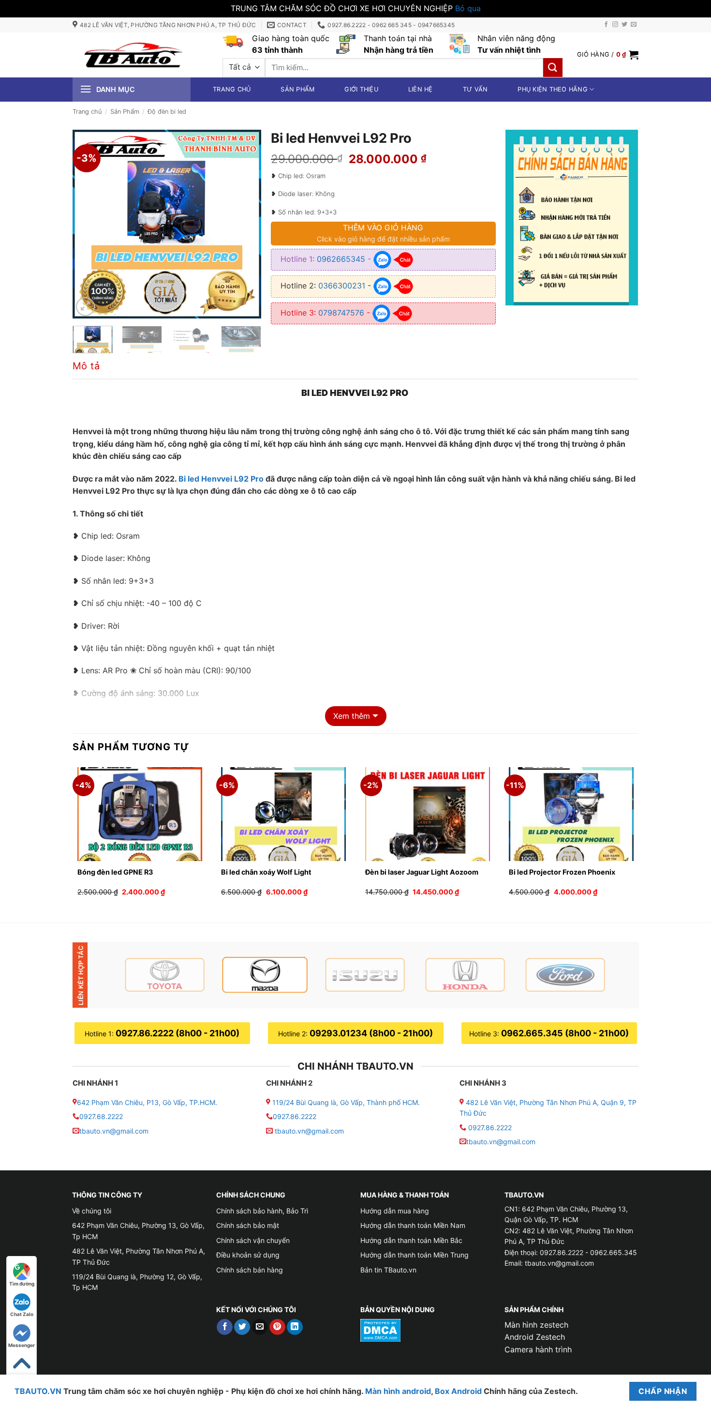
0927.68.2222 (101, 1116)
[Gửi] (553, 67)
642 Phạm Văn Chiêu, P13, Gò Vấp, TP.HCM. (147, 1102)
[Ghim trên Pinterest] (277, 1327)
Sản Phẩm (124, 111)
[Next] (245, 224)
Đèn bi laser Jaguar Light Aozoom (421, 872)
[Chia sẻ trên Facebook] (225, 1327)
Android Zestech (534, 1337)
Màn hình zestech (536, 1325)
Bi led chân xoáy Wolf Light (266, 872)
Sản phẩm (297, 89)
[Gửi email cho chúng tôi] (634, 24)
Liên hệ (420, 89)
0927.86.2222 (294, 1116)
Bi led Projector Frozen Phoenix (565, 872)
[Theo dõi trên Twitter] (624, 24)
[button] (607, 54)
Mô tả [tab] (86, 366)
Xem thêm (351, 716)
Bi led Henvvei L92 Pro (221, 479)
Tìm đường (21, 1284)
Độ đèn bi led (167, 111)
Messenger (21, 1345)
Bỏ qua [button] (468, 8)
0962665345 (341, 259)
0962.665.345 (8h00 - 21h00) (565, 1033)
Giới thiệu (361, 89)
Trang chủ (232, 89)
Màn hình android (398, 1391)
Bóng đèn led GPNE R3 (115, 872)
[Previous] (88, 224)
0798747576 (341, 313)
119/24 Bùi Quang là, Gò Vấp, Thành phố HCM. (346, 1102)
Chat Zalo (21, 1314)
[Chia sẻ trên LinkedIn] (295, 1327)
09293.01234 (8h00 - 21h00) (371, 1033)
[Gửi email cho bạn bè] (260, 1327)
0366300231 (341, 285)
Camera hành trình (538, 1349)
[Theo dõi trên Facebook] (606, 24)
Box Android (459, 1391)
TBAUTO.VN (38, 1391)
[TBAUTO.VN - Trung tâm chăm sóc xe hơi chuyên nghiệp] (133, 55)
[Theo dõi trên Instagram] (615, 24)
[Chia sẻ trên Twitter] (242, 1327)
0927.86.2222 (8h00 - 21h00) (177, 1033)
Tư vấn (475, 89)
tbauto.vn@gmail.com (113, 1131)
